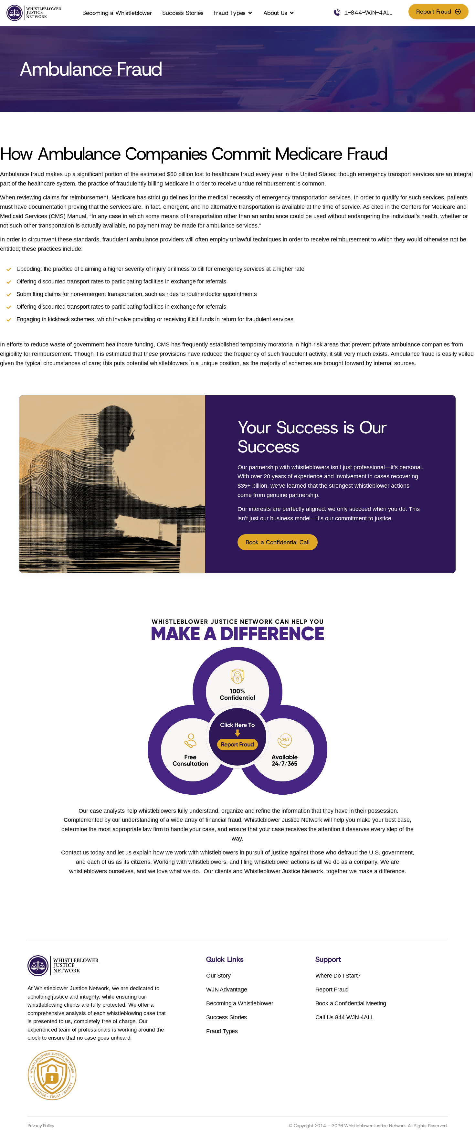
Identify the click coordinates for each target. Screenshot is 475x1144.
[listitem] (330, 493)
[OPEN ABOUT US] (292, 13)
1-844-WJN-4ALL (368, 12)
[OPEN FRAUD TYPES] (250, 13)
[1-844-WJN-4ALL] (336, 13)
